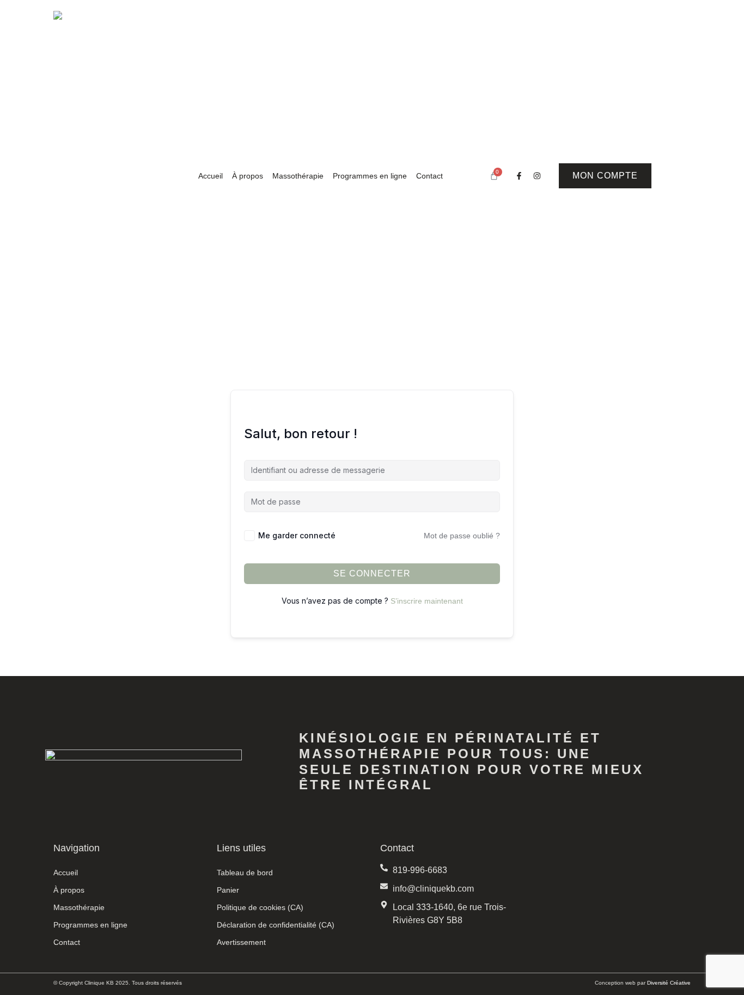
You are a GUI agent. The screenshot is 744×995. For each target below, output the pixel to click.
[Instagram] (537, 175)
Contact (429, 175)
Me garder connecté (297, 535)
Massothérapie (298, 175)
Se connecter (372, 573)
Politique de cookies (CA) (260, 907)
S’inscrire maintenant (427, 601)
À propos (247, 175)
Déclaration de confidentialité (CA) (275, 924)
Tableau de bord (245, 872)
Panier (228, 890)
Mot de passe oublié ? (462, 535)
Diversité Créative (669, 983)
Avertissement (241, 942)
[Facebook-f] (519, 175)
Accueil (210, 175)
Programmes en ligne (370, 175)
